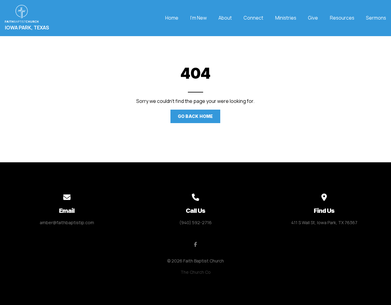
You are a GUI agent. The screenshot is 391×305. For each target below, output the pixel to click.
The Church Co (196, 272)
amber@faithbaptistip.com (67, 222)
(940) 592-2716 (195, 222)
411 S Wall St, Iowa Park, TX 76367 (324, 222)
